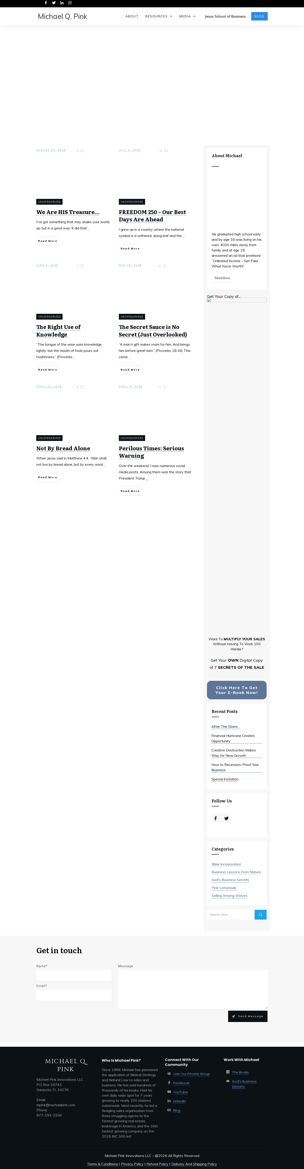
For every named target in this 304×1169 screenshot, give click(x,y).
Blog (176, 1110)
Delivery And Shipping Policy (194, 1164)
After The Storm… (225, 726)
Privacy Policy (132, 1164)
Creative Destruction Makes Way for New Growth (233, 753)
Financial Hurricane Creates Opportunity (233, 738)
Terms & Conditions (102, 1164)
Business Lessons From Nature (236, 872)
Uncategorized (49, 201)
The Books (240, 1072)
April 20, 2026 (49, 386)
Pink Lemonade (224, 887)
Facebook (181, 1083)
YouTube (180, 1092)
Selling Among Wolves (229, 895)
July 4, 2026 (130, 150)
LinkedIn (179, 1101)
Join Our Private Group (191, 1073)
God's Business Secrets (230, 879)
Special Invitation (225, 779)
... (89, 228)
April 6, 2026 (131, 386)
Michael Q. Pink (62, 16)
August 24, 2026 (51, 150)
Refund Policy (157, 1164)
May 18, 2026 (130, 265)
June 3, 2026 (47, 265)
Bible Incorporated (226, 864)
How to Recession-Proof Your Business (235, 767)
